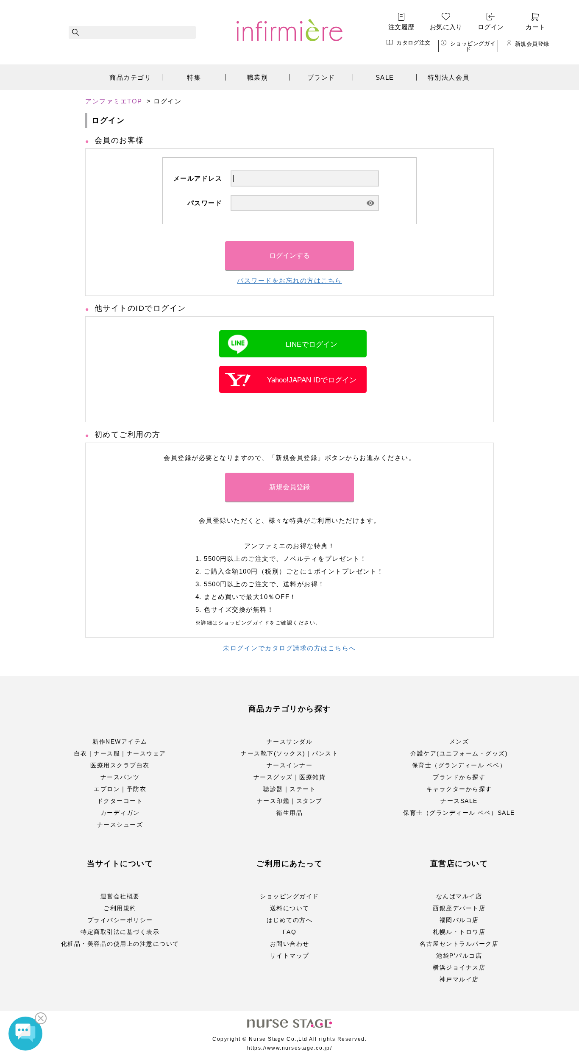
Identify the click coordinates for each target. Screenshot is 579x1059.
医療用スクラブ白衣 (120, 765)
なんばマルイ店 (459, 896)
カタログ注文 (413, 42)
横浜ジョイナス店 (459, 967)
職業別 (257, 77)
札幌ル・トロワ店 (459, 931)
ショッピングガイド (472, 46)
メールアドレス (198, 178)
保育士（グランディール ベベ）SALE (459, 812)
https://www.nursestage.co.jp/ (289, 1048)
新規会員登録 (532, 44)
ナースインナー (290, 765)
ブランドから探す (459, 777)
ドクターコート (120, 800)
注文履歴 (401, 27)
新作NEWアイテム (120, 741)
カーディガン (120, 812)
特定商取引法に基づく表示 (120, 931)
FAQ (290, 931)
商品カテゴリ (130, 77)
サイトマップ (289, 955)
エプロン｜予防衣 (120, 789)
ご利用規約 (119, 908)
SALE (385, 77)
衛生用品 (289, 812)
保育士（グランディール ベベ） (459, 765)
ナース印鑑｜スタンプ (290, 800)
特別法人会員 (449, 77)
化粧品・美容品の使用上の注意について (120, 943)
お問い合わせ (289, 943)
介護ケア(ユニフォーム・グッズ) (459, 753)
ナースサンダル (290, 741)
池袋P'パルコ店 (459, 955)
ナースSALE (459, 800)
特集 (194, 77)
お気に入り (446, 27)
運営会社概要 (120, 896)
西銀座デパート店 (459, 908)
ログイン (491, 27)
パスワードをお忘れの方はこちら (289, 280)
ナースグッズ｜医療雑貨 (289, 777)
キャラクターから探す (459, 789)
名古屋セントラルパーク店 (459, 943)
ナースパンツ (120, 777)
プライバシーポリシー (120, 920)
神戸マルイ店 (459, 979)
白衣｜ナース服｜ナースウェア (120, 753)
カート (535, 27)
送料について (289, 908)
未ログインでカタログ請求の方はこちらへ (289, 648)
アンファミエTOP (113, 101)
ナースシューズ (120, 824)
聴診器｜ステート (289, 789)
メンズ (459, 741)
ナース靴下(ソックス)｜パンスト (289, 753)
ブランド (321, 77)
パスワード (205, 202)
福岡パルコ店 (459, 920)
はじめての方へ (290, 920)
